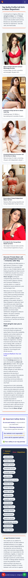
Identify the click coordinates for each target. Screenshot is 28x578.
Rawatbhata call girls (9, 468)
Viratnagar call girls (9, 472)
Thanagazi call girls (9, 510)
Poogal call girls (8, 495)
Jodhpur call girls (8, 491)
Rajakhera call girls (9, 518)
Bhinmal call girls (8, 514)
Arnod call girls (8, 503)
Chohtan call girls (8, 487)
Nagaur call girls (8, 530)
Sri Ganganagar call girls (10, 522)
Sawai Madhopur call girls (10, 480)
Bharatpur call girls (9, 507)
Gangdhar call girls (9, 499)
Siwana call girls (8, 457)
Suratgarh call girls (9, 464)
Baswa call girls (8, 526)
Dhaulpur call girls (9, 461)
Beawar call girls (8, 484)
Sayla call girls (7, 476)
